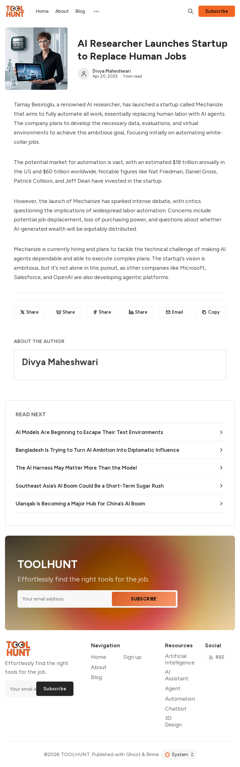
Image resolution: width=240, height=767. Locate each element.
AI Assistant (176, 675)
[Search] (190, 11)
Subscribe (216, 11)
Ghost (133, 754)
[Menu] (95, 11)
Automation (180, 698)
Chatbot (176, 708)
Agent (173, 688)
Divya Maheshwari (111, 71)
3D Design (173, 721)
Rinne (152, 754)
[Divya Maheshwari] (84, 74)
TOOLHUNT (75, 754)
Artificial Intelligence (180, 659)
